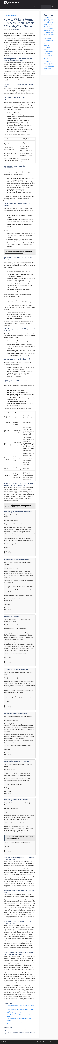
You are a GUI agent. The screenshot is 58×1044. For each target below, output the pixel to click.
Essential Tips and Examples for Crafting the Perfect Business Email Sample (49, 20)
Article (34, 1041)
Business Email (45, 7)
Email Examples (24, 7)
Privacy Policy (53, 1041)
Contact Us (46, 1041)
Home (16, 7)
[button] (52, 7)
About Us (39, 1041)
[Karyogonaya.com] (11, 2)
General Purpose (35, 7)
